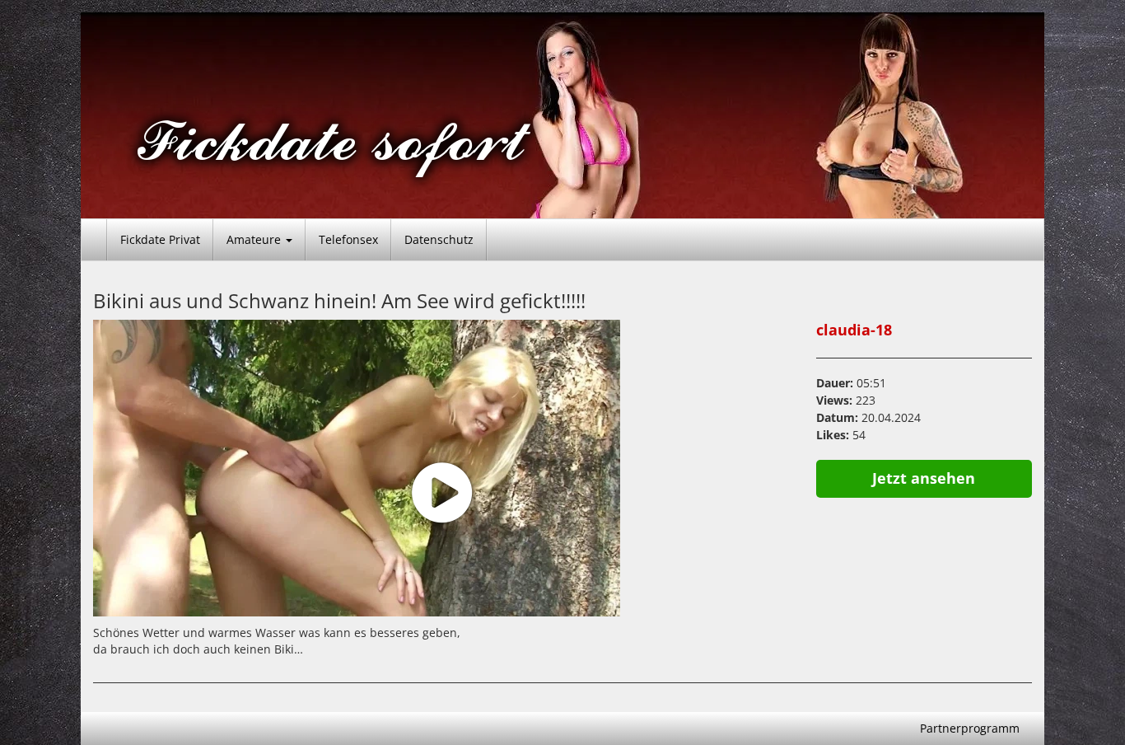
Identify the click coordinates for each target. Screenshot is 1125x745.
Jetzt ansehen (923, 478)
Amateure (255, 239)
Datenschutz (439, 239)
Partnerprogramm (970, 728)
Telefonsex (348, 239)
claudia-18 (854, 330)
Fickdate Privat (160, 239)
